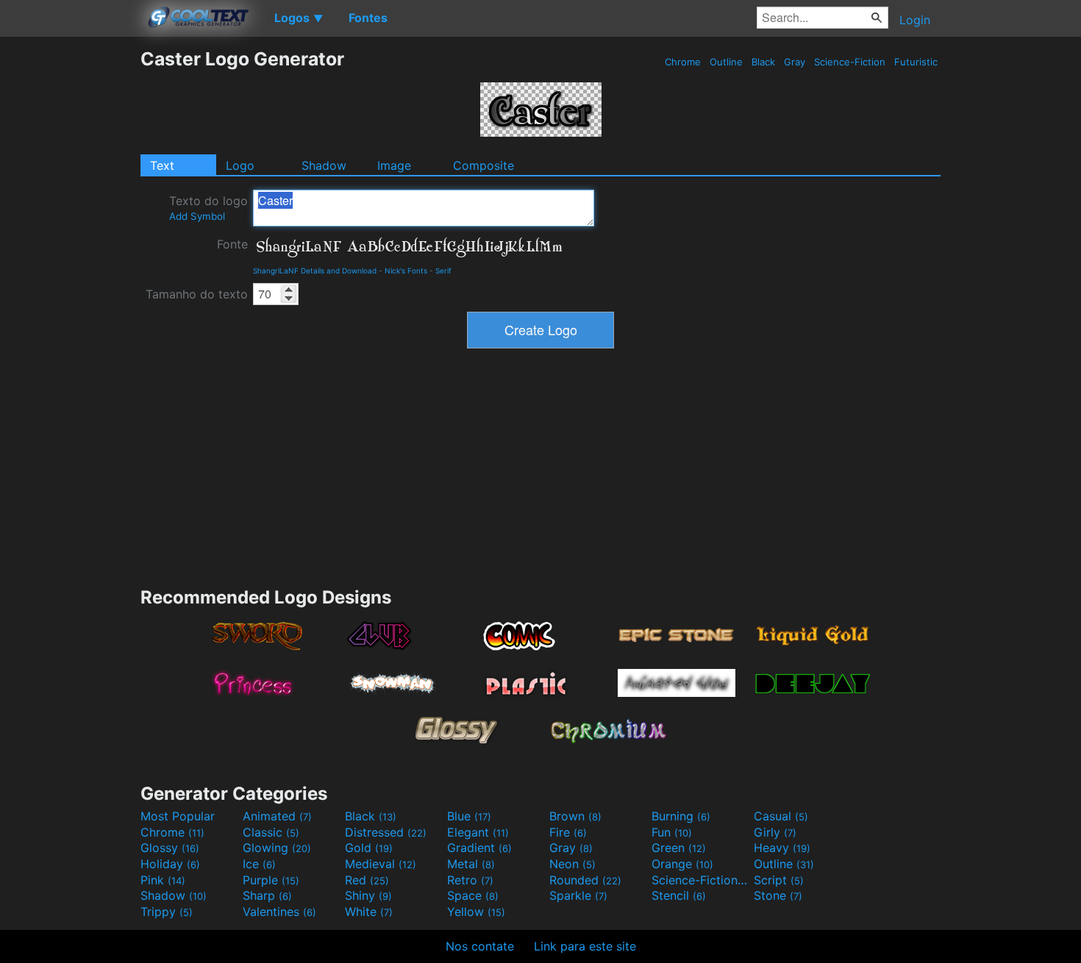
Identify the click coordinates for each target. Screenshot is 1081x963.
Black (763, 62)
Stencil (679, 895)
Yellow (476, 911)
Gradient (479, 847)
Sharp (267, 895)
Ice (259, 863)
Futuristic (916, 62)
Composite (483, 165)
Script (779, 880)
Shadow (324, 165)
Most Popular (177, 816)
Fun (672, 832)
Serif (443, 270)
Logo (240, 165)
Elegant (478, 832)
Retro (470, 880)
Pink (162, 880)
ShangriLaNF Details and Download (315, 270)
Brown (575, 816)
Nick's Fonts (406, 270)
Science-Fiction (849, 62)
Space (473, 895)
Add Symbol (197, 216)
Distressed (386, 832)
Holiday (170, 863)
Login (914, 19)
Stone (778, 895)
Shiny (368, 895)
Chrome (683, 62)
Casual (781, 816)
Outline (726, 62)
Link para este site (585, 946)
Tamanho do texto (197, 294)
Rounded (585, 880)
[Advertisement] (70, 268)
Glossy (169, 847)
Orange (682, 863)
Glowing (277, 847)
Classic (271, 832)
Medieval (380, 863)
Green (679, 847)
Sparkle (578, 895)
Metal (471, 863)
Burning (681, 816)
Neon (572, 863)
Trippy (166, 911)
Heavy (782, 847)
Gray (794, 62)
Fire (568, 832)
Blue (469, 816)
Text (162, 165)
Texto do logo (208, 207)
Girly (775, 832)
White (369, 911)
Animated (277, 816)
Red (367, 880)
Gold (369, 847)
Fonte (232, 244)
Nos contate (480, 946)
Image (394, 165)
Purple (271, 880)
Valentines (279, 911)
